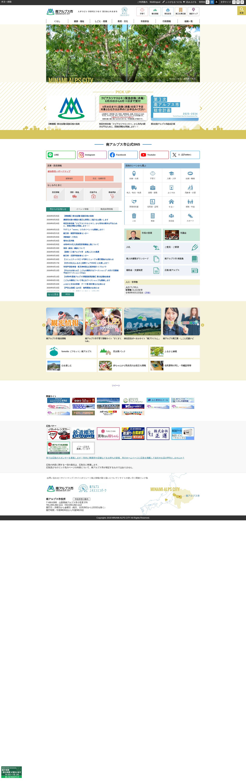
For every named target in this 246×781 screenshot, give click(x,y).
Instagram (90, 155)
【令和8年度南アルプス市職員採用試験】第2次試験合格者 (86, 277)
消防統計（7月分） (71, 237)
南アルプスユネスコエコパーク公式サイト (124, 11)
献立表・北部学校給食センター (76, 256)
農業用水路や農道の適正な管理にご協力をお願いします (85, 220)
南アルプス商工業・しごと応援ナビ (139, 338)
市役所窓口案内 (81, 499)
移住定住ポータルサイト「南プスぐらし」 (103, 338)
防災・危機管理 (99, 178)
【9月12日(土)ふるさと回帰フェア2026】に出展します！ (86, 263)
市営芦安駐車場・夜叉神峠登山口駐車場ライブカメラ (84, 267)
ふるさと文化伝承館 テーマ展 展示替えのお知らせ (84, 284)
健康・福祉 (79, 21)
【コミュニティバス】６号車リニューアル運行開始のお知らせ (88, 259)
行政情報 (167, 21)
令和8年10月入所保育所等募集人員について (81, 244)
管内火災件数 (68, 241)
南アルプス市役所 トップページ (60, 11)
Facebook (121, 155)
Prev (54, 53)
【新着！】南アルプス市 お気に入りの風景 (81, 252)
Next (192, 53)
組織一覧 (188, 21)
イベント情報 (82, 209)
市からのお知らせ (58, 209)
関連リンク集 (142, 478)
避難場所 (69, 178)
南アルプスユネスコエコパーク (176, 338)
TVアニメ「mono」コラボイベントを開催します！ (84, 229)
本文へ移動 (6, 2)
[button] (45, 108)
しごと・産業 (101, 21)
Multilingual (155, 2)
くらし (57, 21)
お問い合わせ (53, 478)
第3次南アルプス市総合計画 (59, 124)
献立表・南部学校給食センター (76, 233)
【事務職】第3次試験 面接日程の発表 (78, 216)
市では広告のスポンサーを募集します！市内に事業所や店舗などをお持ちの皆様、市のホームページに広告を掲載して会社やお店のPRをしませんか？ (115, 458)
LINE (56, 155)
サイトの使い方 (127, 478)
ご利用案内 (142, 2)
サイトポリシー (82, 478)
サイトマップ (67, 478)
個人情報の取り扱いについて (104, 478)
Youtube (151, 155)
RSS (68, 294)
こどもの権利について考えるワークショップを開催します (86, 280)
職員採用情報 (107, 209)
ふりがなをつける (174, 2)
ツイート (110, 385)
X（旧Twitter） (185, 155)
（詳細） (147, 293)
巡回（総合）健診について (74, 248)
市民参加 (145, 21)
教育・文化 (123, 21)
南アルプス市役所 (60, 488)
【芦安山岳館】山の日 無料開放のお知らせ (81, 288)
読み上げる (191, 2)
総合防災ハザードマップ (59, 171)
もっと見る (53, 294)
